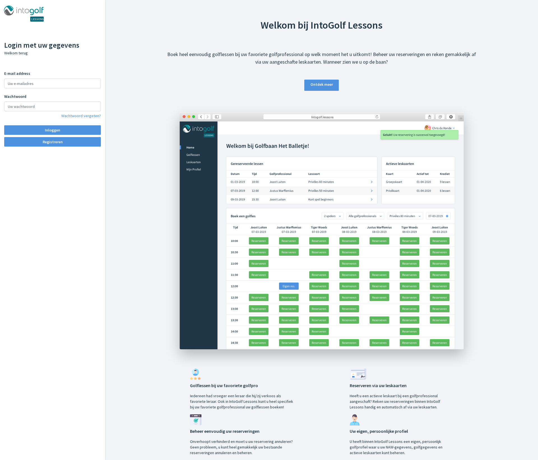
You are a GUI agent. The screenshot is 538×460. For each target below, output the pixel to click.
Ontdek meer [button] (321, 84)
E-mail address (17, 73)
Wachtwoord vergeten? (81, 115)
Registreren (53, 141)
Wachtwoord (15, 96)
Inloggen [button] (52, 130)
